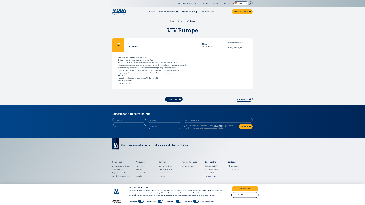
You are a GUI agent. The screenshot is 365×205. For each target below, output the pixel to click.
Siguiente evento (242, 99)
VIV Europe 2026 (152, 78)
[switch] (160, 201)
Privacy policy (218, 126)
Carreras (216, 3)
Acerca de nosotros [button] (190, 3)
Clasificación (140, 166)
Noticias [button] (205, 3)
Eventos (180, 21)
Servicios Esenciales (165, 169)
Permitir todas (245, 188)
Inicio (178, 3)
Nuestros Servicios (165, 166)
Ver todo (139, 176)
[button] (168, 11)
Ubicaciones (226, 3)
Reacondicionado (208, 11)
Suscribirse (244, 126)
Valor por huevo (117, 169)
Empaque (139, 169)
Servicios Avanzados (166, 173)
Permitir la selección (245, 195)
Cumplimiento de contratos (121, 176)
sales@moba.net (233, 166)
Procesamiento (141, 173)
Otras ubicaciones (211, 176)
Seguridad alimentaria (120, 173)
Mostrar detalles (208, 201)
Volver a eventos (172, 99)
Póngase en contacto (241, 11)
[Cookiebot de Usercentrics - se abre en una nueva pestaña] (116, 201)
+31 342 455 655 (233, 169)
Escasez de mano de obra (121, 166)
